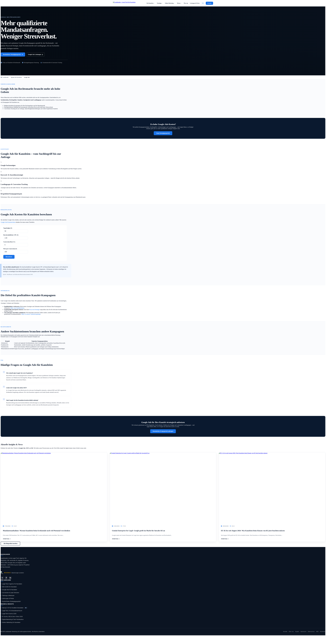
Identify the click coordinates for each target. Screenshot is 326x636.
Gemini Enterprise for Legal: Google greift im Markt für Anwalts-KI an (138, 531)
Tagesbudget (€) (7, 228)
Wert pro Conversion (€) (10, 248)
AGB (317, 631)
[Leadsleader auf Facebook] (6, 577)
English (297, 631)
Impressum (303, 631)
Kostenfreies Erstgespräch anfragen (163, 431)
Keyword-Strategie (34, 309)
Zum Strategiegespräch (163, 133)
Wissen (178, 3)
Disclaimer (322, 631)
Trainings (159, 3)
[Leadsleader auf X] (2, 577)
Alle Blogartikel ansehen (10, 543)
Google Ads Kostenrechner (8, 222)
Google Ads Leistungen (34, 54)
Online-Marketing (169, 3)
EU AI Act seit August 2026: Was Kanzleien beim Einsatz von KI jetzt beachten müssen (253, 531)
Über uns (186, 3)
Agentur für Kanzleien (16, 77)
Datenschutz (311, 631)
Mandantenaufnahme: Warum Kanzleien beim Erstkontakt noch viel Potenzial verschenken (36, 531)
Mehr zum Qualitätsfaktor (17, 308)
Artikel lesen (6, 538)
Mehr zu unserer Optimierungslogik (30, 314)
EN (203, 3)
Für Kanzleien (150, 3)
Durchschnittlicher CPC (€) (10, 235)
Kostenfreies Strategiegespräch (12, 54)
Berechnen (9, 256)
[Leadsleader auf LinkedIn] (10, 577)
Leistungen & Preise (195, 3)
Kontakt (209, 3)
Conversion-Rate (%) (9, 242)
